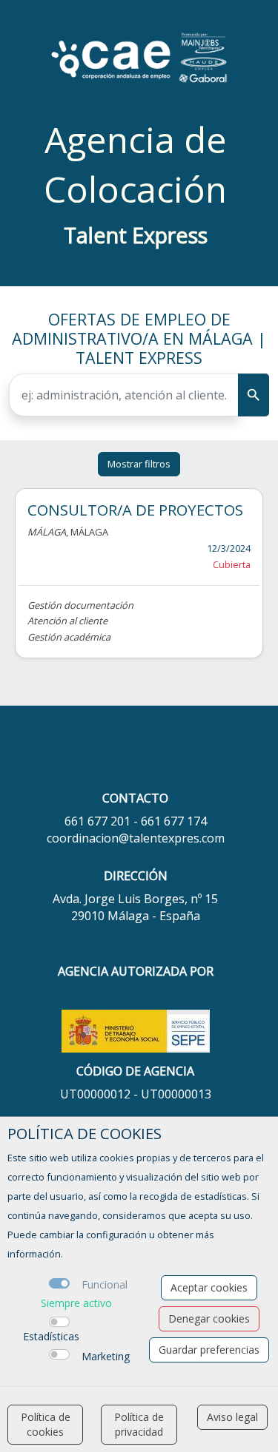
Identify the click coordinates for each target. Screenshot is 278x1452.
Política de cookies (45, 1424)
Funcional (105, 1284)
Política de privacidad (139, 1424)
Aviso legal (232, 1417)
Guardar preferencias (209, 1350)
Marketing (106, 1356)
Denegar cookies (209, 1318)
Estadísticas (51, 1336)
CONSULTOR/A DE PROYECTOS (135, 509)
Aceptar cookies (209, 1287)
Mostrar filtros (139, 463)
